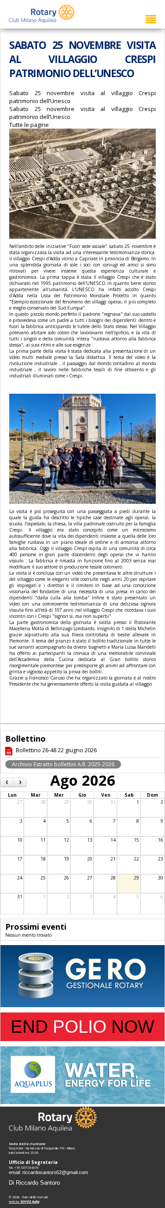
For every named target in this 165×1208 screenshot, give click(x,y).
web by (24, 1201)
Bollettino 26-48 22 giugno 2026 (56, 750)
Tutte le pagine (29, 125)
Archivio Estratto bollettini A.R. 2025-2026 (63, 764)
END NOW (82, 1026)
